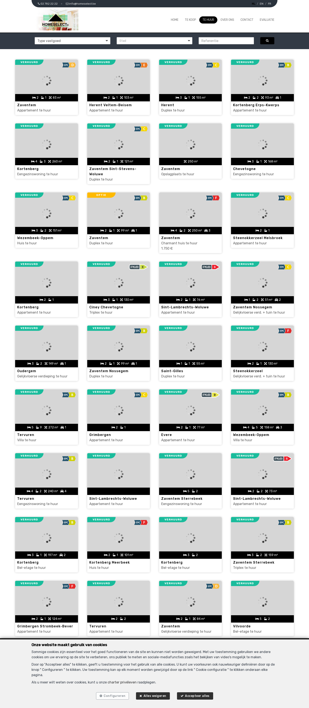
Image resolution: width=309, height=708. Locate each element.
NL (253, 3)
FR (269, 3)
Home (174, 20)
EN (261, 3)
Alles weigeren (155, 696)
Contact (247, 20)
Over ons (227, 20)
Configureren (114, 696)
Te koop (190, 20)
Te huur (208, 20)
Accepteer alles (197, 696)
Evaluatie (267, 20)
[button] (154, 40)
